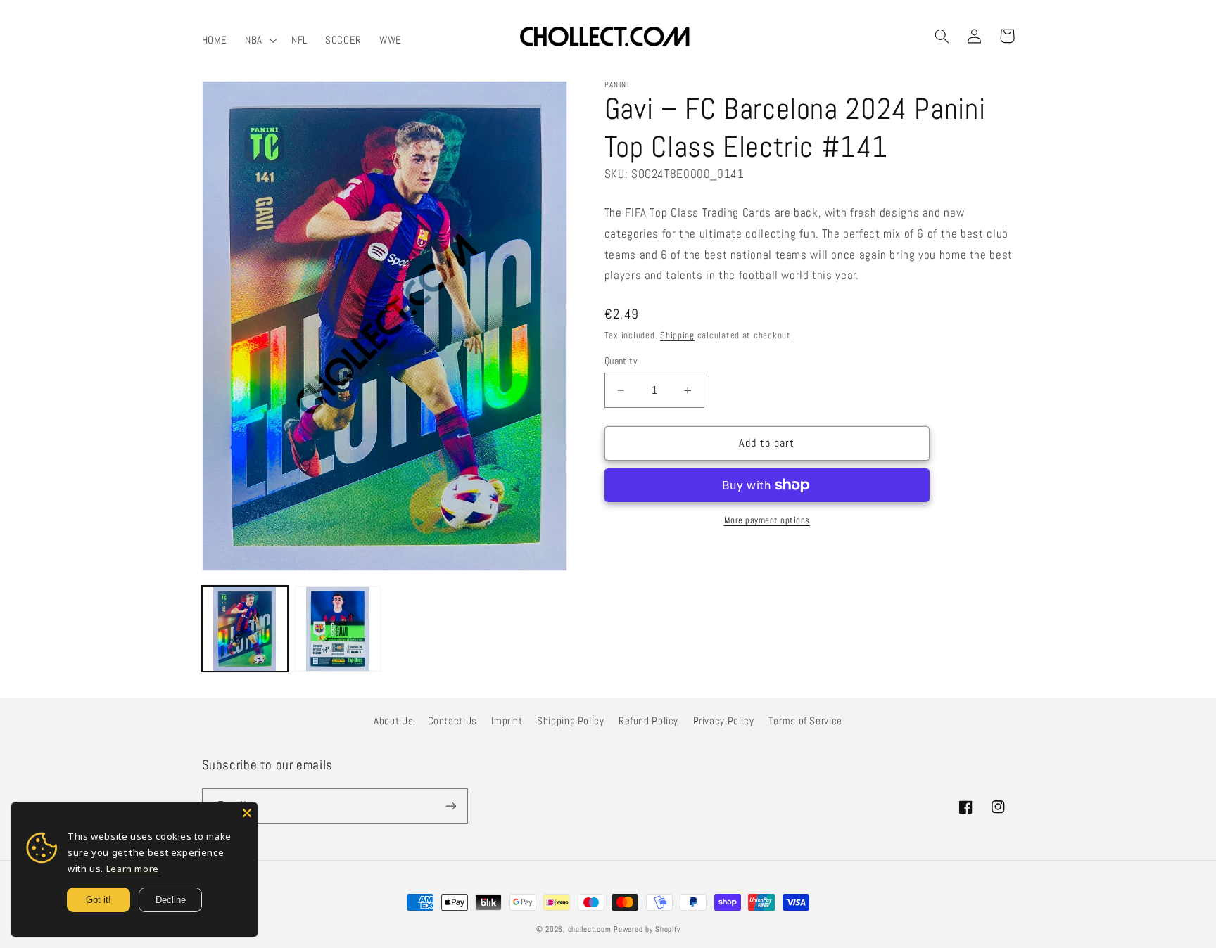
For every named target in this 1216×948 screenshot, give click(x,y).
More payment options (767, 520)
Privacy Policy (723, 721)
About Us (393, 721)
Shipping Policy (570, 721)
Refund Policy (648, 721)
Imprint (506, 721)
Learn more (132, 868)
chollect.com (590, 929)
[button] (259, 40)
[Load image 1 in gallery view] (245, 629)
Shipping (677, 335)
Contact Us (452, 721)
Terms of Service (805, 721)
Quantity (621, 361)
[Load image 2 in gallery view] (338, 629)
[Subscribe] (450, 805)
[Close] (247, 813)
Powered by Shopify (647, 929)
